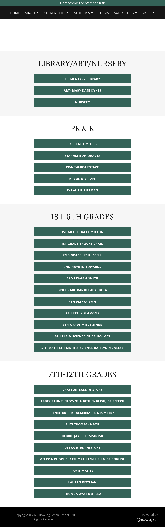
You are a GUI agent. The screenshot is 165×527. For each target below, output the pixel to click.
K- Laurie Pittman (82, 190)
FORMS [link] (103, 13)
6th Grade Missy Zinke (82, 325)
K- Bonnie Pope (82, 179)
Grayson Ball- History (82, 389)
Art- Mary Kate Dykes (82, 90)
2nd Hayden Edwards (82, 267)
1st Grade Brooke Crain (82, 243)
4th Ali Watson (82, 301)
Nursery (82, 102)
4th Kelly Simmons (82, 313)
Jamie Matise (82, 471)
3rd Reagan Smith (82, 278)
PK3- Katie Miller (82, 144)
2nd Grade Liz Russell (82, 255)
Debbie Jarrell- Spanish (82, 436)
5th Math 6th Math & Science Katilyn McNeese (82, 348)
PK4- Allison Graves (82, 155)
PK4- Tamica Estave (82, 167)
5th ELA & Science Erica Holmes (82, 336)
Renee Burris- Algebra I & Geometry (82, 413)
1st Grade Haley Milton (82, 232)
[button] (32, 13)
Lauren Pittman (82, 482)
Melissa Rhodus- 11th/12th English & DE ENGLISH (82, 459)
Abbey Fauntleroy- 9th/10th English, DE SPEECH (83, 401)
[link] (147, 520)
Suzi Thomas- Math (82, 424)
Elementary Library (82, 79)
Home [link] (15, 13)
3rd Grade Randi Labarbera (82, 290)
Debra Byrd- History (82, 447)
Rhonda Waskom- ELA (82, 494)
